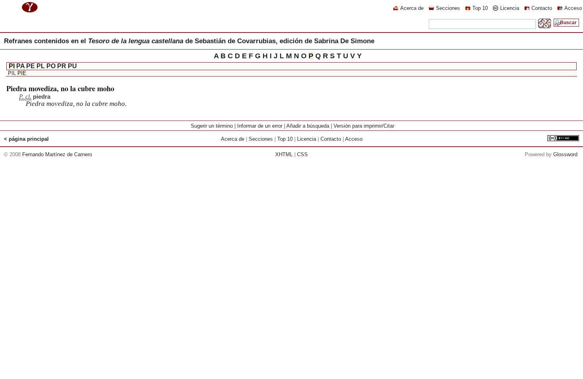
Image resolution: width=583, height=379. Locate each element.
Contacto (541, 8)
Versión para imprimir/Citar (364, 126)
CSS (302, 154)
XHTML (284, 154)
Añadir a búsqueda (307, 126)
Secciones (448, 8)
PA (20, 66)
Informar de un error (259, 126)
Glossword (565, 154)
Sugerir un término (212, 126)
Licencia (509, 8)
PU (72, 66)
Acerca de (412, 8)
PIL (12, 73)
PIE (21, 73)
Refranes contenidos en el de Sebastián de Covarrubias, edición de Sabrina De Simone (189, 41)
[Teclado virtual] (544, 26)
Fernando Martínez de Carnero (57, 154)
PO (51, 66)
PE (30, 66)
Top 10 (480, 8)
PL (40, 66)
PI (12, 66)
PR (61, 66)
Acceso (573, 8)
